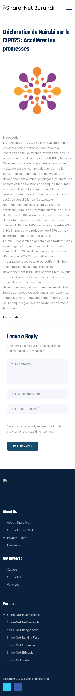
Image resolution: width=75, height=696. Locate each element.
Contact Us (14, 577)
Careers (12, 569)
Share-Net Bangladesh (22, 630)
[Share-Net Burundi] (28, 8)
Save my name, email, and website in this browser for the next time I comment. (34, 428)
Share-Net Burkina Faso (23, 637)
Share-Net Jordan (19, 660)
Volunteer (14, 584)
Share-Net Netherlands (23, 622)
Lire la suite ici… (14, 317)
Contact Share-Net (20, 530)
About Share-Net (19, 522)
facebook (18, 687)
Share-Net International (23, 615)
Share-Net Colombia (21, 645)
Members (13, 545)
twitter (7, 687)
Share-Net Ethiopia (20, 652)
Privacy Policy (16, 537)
